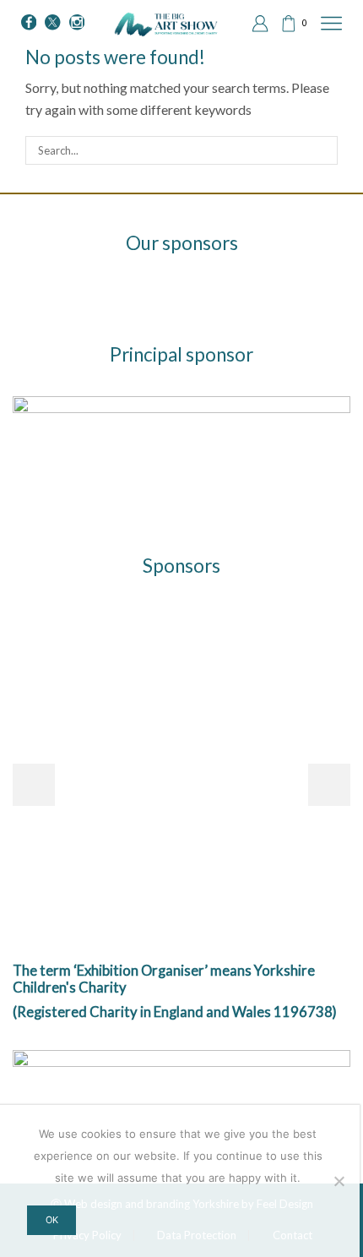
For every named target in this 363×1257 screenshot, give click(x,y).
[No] (338, 1181)
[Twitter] (52, 23)
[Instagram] (76, 23)
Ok (52, 1220)
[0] (282, 23)
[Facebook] (28, 23)
